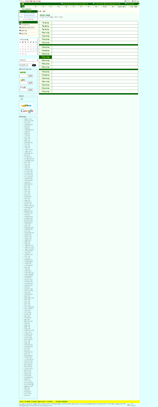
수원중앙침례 (28, 262)
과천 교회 (27, 137)
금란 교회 (27, 146)
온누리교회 (27, 312)
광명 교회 (27, 140)
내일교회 (27, 166)
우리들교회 (27, 317)
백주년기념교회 (29, 205)
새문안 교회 (28, 236)
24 (28, 51)
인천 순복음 (28, 336)
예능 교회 (27, 305)
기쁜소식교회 (28, 149)
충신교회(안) (28, 366)
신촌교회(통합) (29, 274)
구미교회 (27, 144)
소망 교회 (27, 258)
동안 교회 (27, 189)
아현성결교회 (28, 276)
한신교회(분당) (29, 383)
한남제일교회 (28, 377)
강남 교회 (27, 122)
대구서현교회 (28, 177)
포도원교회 (27, 375)
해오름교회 (27, 392)
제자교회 (27, 348)
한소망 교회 (28, 381)
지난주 (47, 17)
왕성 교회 (27, 316)
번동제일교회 (28, 207)
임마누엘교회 (28, 339)
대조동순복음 (28, 180)
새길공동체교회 (29, 233)
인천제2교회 (28, 337)
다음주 (56, 17)
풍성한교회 (27, 374)
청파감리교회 (28, 363)
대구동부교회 (28, 169)
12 (33, 47)
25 (30, 51)
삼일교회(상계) (29, 227)
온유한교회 (27, 314)
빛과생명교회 (28, 222)
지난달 (42, 17)
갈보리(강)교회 (29, 121)
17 (28, 49)
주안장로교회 (28, 352)
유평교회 (27, 323)
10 (28, 47)
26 (33, 51)
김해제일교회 (28, 153)
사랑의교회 (27, 224)
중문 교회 (27, 354)
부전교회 (27, 214)
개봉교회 (27, 128)
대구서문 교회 (28, 175)
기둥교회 (27, 148)
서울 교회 (27, 243)
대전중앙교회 (28, 178)
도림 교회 (27, 182)
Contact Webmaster (133, 405)
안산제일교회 (28, 283)
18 (30, 49)
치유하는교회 (28, 368)
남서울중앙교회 (29, 160)
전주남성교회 (28, 345)
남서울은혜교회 (29, 159)
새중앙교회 (27, 240)
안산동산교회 (28, 280)
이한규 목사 (28, 332)
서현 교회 (27, 252)
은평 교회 (27, 328)
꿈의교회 (27, 155)
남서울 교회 (28, 157)
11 (30, 47)
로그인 (25, 19)
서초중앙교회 (28, 251)
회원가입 (30, 19)
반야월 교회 (28, 202)
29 (22, 54)
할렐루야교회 (28, 386)
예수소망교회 (28, 308)
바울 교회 (27, 200)
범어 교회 (27, 209)
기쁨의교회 (27, 151)
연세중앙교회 (28, 294)
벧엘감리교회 (28, 211)
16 (25, 49)
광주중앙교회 (28, 142)
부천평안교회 (28, 218)
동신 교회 (27, 187)
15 (22, 49)
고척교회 (27, 135)
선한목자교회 (28, 254)
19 (33, 49)
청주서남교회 (28, 361)
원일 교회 (27, 325)
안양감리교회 (28, 285)
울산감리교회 (28, 321)
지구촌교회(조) (29, 359)
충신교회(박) (28, 365)
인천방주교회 (28, 334)
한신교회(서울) (29, 384)
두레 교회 (27, 191)
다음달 (61, 17)
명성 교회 (27, 195)
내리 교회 (27, 164)
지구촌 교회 (28, 357)
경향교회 (27, 133)
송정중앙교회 (28, 260)
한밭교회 (27, 379)
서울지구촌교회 (29, 249)
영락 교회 (27, 299)
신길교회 (27, 269)
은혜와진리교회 (29, 330)
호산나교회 (27, 393)
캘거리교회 (27, 370)
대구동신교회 (28, 171)
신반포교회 (27, 271)
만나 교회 (27, 193)
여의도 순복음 (28, 290)
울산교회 (27, 319)
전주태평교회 (28, 346)
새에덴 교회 (28, 238)
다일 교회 (27, 168)
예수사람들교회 (29, 307)
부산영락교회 (28, 213)
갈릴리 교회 (28, 119)
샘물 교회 (27, 242)
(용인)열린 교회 (29, 298)
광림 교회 (27, 139)
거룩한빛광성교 (29, 130)
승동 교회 (27, 267)
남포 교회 (27, 162)
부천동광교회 (28, 216)
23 (25, 51)
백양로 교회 (28, 204)
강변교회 (27, 126)
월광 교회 (27, 327)
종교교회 (27, 350)
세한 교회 (27, 256)
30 (25, 54)
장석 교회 (27, 341)
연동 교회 (27, 292)
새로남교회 (27, 234)
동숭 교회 (27, 186)
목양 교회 (27, 198)
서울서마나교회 (29, 247)
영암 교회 (27, 303)
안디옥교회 (27, 278)
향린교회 (27, 388)
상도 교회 (27, 231)
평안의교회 (27, 372)
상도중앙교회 (28, 229)
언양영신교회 (28, 289)
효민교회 (27, 395)
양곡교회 (27, 287)
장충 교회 (27, 343)
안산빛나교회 (28, 281)
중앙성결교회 (28, 355)
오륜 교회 (27, 310)
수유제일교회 (28, 265)
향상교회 (27, 390)
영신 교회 (27, 301)
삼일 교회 (27, 225)
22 (22, 51)
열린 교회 (27, 296)
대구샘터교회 (28, 173)
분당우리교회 (28, 220)
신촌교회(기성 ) (29, 272)
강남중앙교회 (28, 124)
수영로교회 (27, 263)
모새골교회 (27, 196)
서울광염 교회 (28, 245)
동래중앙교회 (28, 184)
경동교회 (27, 131)
